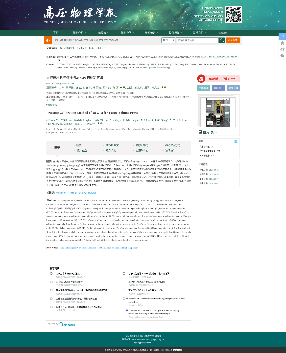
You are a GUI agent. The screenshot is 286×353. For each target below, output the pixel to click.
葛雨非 (50, 87)
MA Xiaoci (147, 120)
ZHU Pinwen (88, 124)
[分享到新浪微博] (282, 49)
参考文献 (172, 145)
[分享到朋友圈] (282, 56)
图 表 (142, 145)
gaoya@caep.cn (157, 339)
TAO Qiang (161, 120)
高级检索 (233, 40)
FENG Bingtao (131, 120)
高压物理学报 (68, 48)
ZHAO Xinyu (113, 120)
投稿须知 (174, 32)
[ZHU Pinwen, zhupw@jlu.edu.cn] (98, 123)
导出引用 (218, 88)
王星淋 (70, 87)
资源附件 (142, 150)
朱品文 (156, 87)
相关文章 (81, 150)
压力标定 (73, 193)
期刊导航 (126, 32)
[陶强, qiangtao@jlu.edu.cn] (121, 87)
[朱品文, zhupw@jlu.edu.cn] (162, 87)
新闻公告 (150, 32)
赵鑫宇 (87, 87)
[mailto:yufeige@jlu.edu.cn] (55, 87)
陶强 (115, 87)
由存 (61, 87)
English (223, 32)
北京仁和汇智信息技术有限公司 (126, 350)
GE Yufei (51, 120)
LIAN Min (98, 120)
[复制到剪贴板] (59, 59)
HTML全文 (112, 145)
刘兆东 (138, 87)
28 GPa (82, 193)
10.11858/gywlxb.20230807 (226, 56)
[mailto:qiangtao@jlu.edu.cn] (124, 87)
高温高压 (92, 193)
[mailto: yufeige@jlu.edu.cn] (57, 119)
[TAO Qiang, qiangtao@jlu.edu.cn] (170, 119)
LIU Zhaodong (54, 124)
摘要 (79, 145)
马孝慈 (107, 87)
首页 (55, 32)
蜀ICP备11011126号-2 (143, 343)
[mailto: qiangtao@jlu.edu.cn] (173, 119)
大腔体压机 (61, 193)
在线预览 (213, 78)
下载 (229, 78)
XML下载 (233, 88)
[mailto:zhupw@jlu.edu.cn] (165, 87)
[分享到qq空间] (282, 43)
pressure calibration (87, 248)
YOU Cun (66, 120)
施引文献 (111, 150)
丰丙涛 (97, 87)
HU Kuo (182, 120)
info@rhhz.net (166, 350)
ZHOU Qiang (71, 124)
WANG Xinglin (82, 120)
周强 (147, 87)
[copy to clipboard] (168, 67)
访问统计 (170, 150)
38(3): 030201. (95, 48)
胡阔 (129, 87)
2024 (81, 48)
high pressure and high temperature (123, 248)
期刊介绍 (78, 32)
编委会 (102, 32)
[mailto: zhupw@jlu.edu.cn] (101, 123)
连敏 (78, 87)
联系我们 (198, 32)
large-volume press (68, 248)
